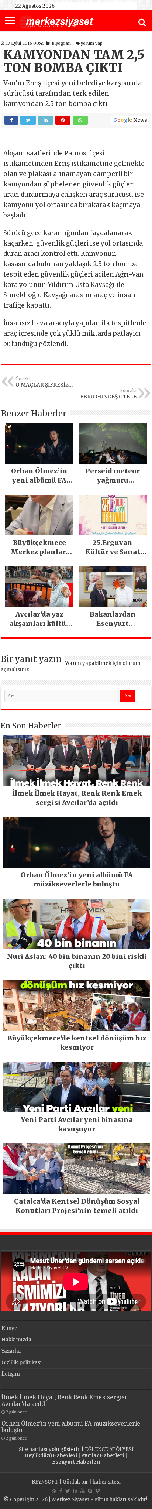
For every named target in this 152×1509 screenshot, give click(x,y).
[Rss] (54, 1490)
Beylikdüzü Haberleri (51, 1456)
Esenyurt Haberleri (76, 1462)
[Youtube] (83, 1490)
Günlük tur (75, 1482)
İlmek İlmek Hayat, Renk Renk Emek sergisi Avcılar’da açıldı (64, 1400)
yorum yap (92, 43)
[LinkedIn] (75, 1490)
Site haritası (33, 1449)
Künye (9, 1328)
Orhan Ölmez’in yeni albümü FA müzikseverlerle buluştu (70, 1427)
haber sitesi (107, 1482)
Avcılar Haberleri (103, 1456)
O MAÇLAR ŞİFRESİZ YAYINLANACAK (42, 382)
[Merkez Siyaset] (56, 21)
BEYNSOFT (45, 1482)
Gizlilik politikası (21, 1362)
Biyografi (61, 43)
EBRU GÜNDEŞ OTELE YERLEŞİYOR (108, 394)
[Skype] (90, 1490)
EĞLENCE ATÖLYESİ (109, 1449)
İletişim (10, 1374)
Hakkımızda (16, 1340)
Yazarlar (11, 1351)
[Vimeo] (97, 1490)
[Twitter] (68, 1490)
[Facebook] (61, 1490)
